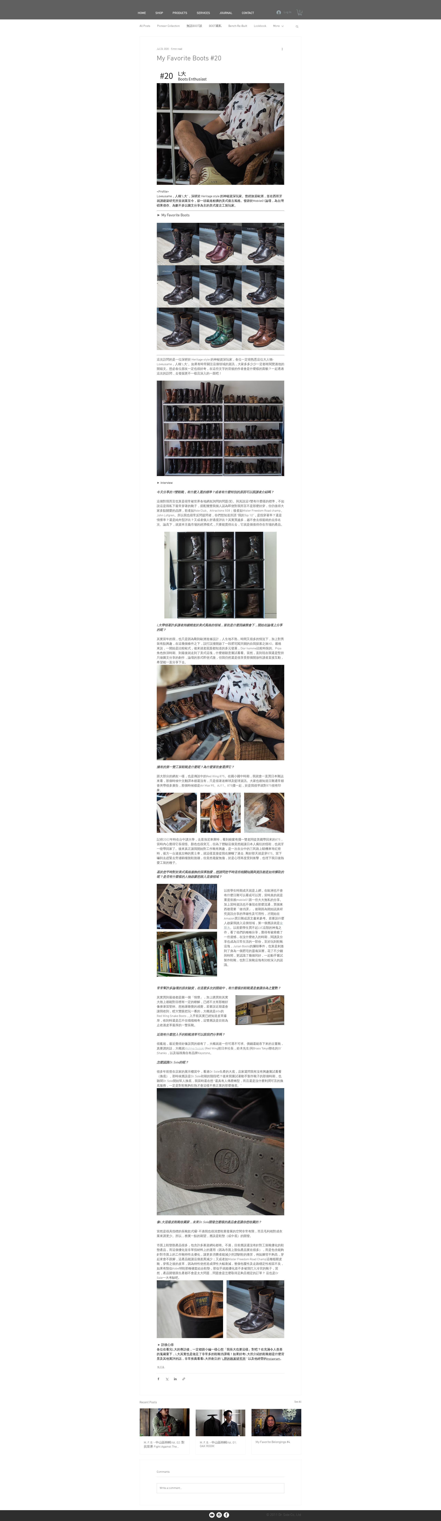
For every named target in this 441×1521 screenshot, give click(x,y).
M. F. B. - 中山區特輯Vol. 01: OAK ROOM (218, 1444)
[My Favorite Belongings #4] (276, 1422)
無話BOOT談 (194, 26)
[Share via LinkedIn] (175, 1379)
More (276, 26)
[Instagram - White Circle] (219, 1515)
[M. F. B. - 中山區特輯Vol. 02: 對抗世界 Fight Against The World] (164, 1422)
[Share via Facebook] (158, 1379)
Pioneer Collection (168, 26)
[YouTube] (212, 1515)
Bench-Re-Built (237, 26)
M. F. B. (160, 1367)
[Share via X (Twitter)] (166, 1379)
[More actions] (282, 49)
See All (297, 1401)
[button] (299, 12)
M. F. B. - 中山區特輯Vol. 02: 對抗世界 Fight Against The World (164, 1445)
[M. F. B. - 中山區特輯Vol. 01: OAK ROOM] (220, 1422)
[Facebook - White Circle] (226, 1515)
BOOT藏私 (215, 26)
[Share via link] (183, 1379)
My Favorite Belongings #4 (273, 1442)
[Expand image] (178, 244)
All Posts (145, 26)
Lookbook (260, 26)
